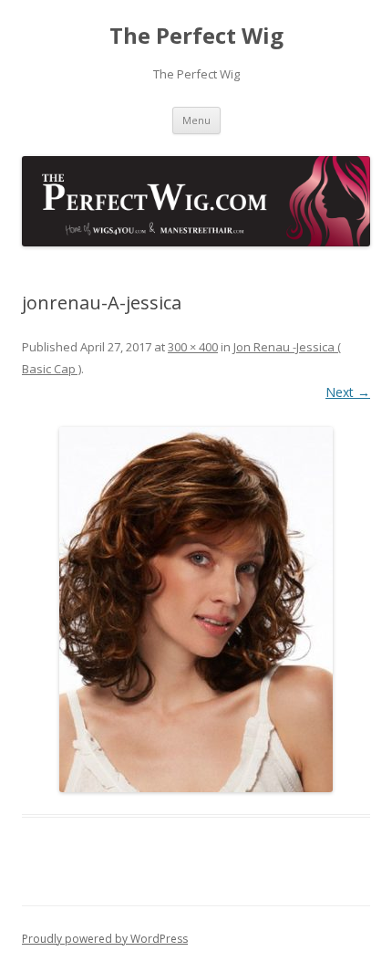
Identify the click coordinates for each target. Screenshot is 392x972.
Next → (347, 392)
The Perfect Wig (196, 36)
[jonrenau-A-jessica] (196, 609)
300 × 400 (193, 347)
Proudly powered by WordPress (105, 938)
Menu (196, 120)
